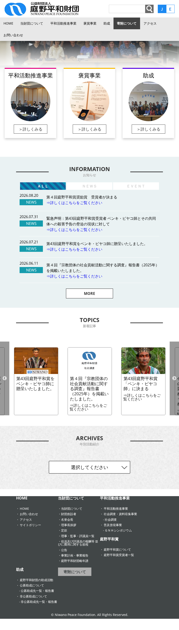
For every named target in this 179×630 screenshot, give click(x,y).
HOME (8, 23)
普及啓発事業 (113, 525)
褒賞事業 (89, 23)
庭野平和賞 (109, 539)
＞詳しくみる (30, 129)
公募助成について (32, 585)
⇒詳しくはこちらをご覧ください (74, 202)
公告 (64, 550)
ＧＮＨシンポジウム (118, 530)
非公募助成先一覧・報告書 (39, 602)
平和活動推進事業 (63, 23)
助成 (106, 23)
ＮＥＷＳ (89, 186)
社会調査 (111, 519)
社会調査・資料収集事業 (120, 514)
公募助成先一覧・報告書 (37, 591)
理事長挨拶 (68, 525)
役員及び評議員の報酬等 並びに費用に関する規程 (78, 542)
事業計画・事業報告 (74, 555)
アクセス (150, 23)
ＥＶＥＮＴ (136, 186)
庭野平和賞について (117, 549)
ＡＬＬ (42, 186)
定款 (64, 530)
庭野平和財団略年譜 (74, 561)
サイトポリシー (30, 525)
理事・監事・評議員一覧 (77, 536)
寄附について (127, 23)
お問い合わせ (13, 35)
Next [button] (174, 378)
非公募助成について (33, 596)
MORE (89, 293)
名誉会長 (67, 519)
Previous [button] (4, 378)
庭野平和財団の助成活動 (36, 580)
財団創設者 (68, 514)
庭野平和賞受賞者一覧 (119, 555)
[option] (89, 55)
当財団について (31, 23)
